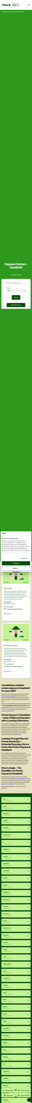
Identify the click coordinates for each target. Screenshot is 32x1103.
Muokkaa (15, 568)
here (20, 734)
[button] (28, 5)
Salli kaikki (16, 563)
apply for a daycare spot (7, 784)
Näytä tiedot (24, 558)
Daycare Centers (10, 12)
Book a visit (10, 1095)
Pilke (3, 12)
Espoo (17, 12)
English (14, 5)
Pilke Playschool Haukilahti (8, 696)
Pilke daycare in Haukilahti (18, 778)
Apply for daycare (25, 1095)
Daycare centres (9, 1090)
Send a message (25, 1090)
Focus (8, 288)
